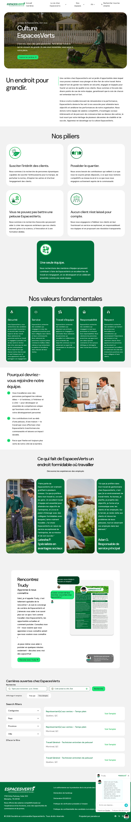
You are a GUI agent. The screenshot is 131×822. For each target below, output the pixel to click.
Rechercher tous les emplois (111, 4)
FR (92, 4)
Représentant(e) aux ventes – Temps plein (66, 711)
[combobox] (69, 689)
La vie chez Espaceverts (55, 4)
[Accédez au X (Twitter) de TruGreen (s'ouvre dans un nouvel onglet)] (119, 816)
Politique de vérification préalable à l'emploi (71, 804)
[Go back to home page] (16, 4)
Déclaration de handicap (63, 793)
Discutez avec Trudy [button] (27, 660)
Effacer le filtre (13, 740)
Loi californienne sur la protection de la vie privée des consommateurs (81, 788)
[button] (23, 710)
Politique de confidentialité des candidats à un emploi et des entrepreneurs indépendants (88, 809)
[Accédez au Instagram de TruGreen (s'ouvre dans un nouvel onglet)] (122, 816)
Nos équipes (77, 4)
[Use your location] (87, 689)
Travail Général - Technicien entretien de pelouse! (69, 742)
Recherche (98, 689)
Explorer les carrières (26, 57)
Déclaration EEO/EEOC (62, 798)
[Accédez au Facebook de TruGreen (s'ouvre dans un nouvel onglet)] (115, 816)
